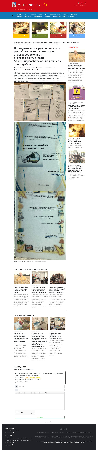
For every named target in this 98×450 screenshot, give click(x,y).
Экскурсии (34, 14)
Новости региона (50, 67)
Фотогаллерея (27, 16)
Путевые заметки (72, 16)
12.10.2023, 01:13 (20, 69)
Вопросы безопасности (85, 432)
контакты (67, 432)
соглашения (74, 432)
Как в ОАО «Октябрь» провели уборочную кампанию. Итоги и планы (76, 66)
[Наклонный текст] (19, 393)
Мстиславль (32, 5)
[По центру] (28, 393)
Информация (19, 14)
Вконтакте (19, 381)
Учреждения (48, 16)
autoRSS (29, 69)
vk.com (17, 67)
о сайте (52, 432)
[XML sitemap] (12, 445)
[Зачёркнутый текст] (23, 393)
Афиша (41, 14)
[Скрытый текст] (38, 393)
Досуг (46, 14)
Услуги (27, 14)
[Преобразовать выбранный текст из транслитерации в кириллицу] (43, 393)
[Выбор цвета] (35, 393)
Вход (75, 5)
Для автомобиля (57, 16)
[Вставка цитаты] (40, 393)
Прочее (64, 16)
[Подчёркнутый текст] (20, 393)
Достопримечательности (55, 14)
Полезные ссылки (59, 432)
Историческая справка (43, 432)
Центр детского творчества (27, 67)
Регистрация (82, 5)
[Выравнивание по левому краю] (25, 393)
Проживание (19, 16)
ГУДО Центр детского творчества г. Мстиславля (33, 261)
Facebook (26, 381)
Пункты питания (74, 14)
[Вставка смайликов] (33, 393)
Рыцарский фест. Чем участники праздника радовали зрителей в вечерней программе (75, 169)
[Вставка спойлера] (45, 393)
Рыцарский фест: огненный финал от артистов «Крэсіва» (74, 141)
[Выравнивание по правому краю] (30, 393)
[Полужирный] (16, 393)
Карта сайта (8, 445)
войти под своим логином (33, 377)
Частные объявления (38, 16)
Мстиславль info (17, 438)
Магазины (66, 14)
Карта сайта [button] (48, 422)
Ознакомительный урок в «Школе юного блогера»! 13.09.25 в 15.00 (76, 106)
